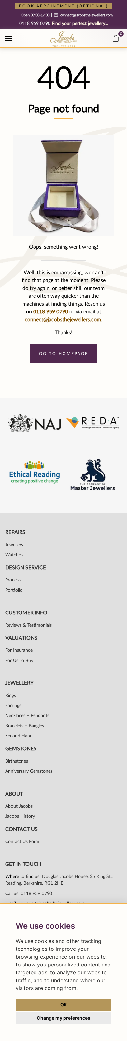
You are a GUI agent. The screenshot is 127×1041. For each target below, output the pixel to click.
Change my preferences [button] (63, 1018)
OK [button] (63, 1004)
